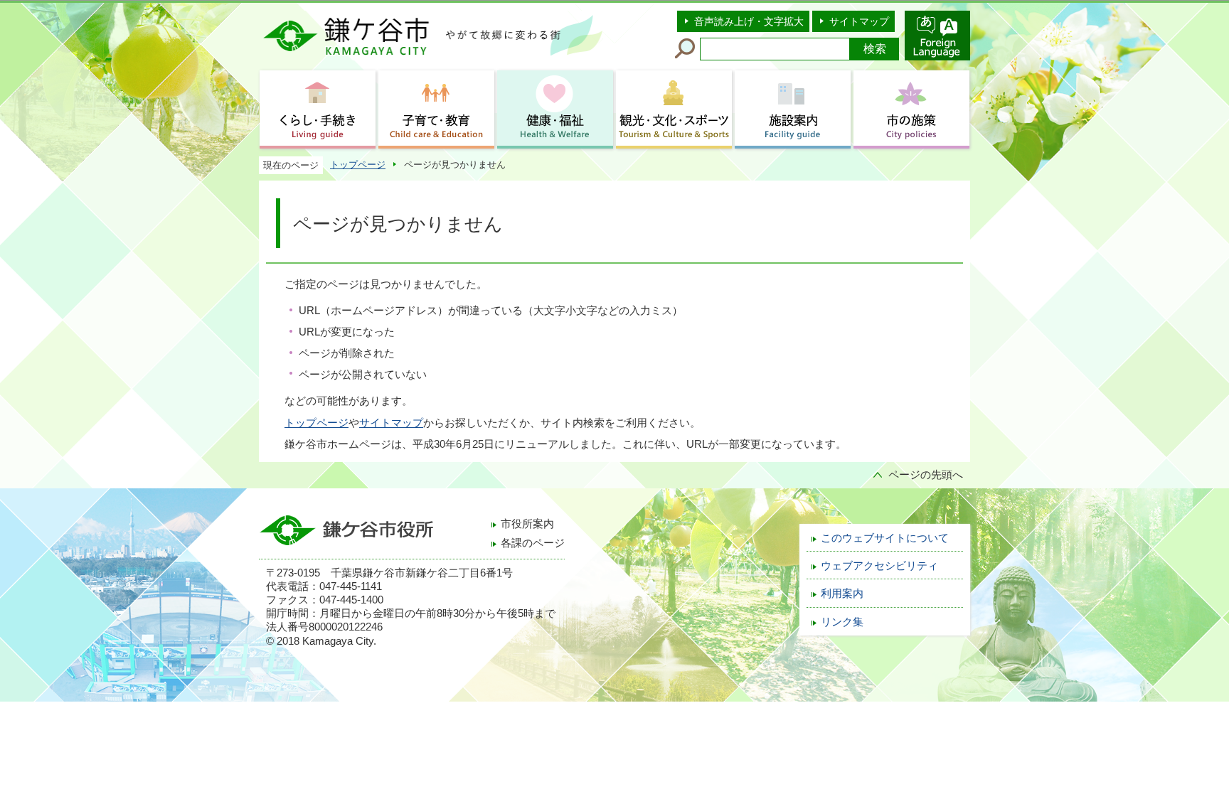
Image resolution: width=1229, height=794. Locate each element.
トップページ (357, 164)
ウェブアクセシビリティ (879, 566)
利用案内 (842, 593)
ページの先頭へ (925, 475)
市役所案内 (527, 524)
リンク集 (842, 622)
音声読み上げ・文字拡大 (749, 21)
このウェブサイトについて (885, 538)
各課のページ (533, 543)
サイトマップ (859, 21)
